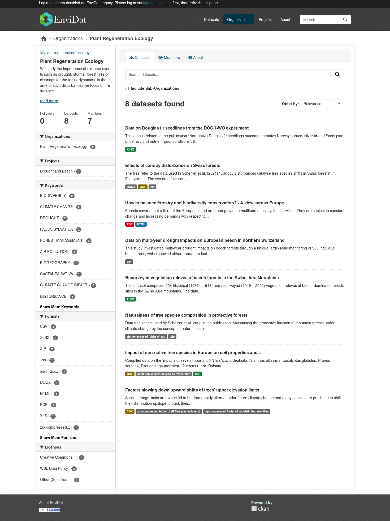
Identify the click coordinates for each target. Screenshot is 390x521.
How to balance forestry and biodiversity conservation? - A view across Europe (204, 203)
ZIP (152, 187)
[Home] (43, 38)
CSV (143, 187)
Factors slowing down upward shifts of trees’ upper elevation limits (192, 390)
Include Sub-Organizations (154, 88)
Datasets (211, 19)
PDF (129, 224)
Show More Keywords (59, 306)
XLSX (130, 149)
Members (171, 57)
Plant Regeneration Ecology (121, 38)
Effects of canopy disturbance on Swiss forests (172, 165)
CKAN (260, 508)
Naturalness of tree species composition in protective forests (186, 315)
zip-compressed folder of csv (146, 336)
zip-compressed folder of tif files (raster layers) (168, 411)
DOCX (131, 187)
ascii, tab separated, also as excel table (163, 374)
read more (49, 100)
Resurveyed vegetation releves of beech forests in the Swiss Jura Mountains (202, 277)
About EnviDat (51, 502)
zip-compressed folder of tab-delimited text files (237, 411)
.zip (172, 336)
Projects (265, 19)
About (285, 19)
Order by (290, 103)
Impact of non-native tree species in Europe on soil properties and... (193, 352)
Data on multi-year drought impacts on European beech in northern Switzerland (205, 240)
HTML (141, 224)
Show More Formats (58, 437)
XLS (197, 374)
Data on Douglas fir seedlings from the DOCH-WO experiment (187, 128)
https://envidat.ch (157, 2)
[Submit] (345, 19)
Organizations (238, 19)
